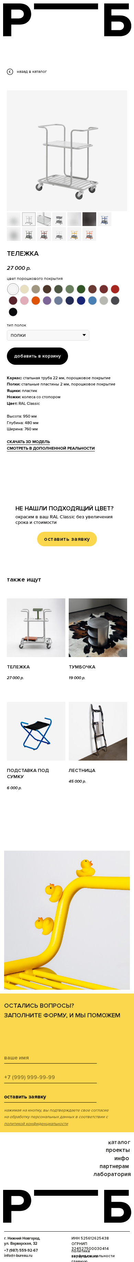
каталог (119, 1142)
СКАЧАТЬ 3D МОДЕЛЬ (28, 441)
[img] (67, 19)
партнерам (114, 1166)
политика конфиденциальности (93, 1254)
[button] (67, 539)
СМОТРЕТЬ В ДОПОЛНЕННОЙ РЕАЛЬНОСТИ (51, 448)
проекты (118, 1150)
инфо (121, 1158)
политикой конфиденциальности (36, 1124)
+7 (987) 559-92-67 (21, 1250)
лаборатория (112, 1174)
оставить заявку (25, 1096)
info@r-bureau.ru (18, 1255)
